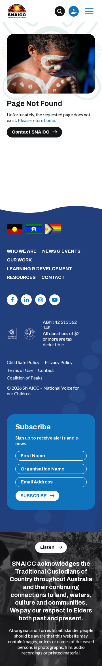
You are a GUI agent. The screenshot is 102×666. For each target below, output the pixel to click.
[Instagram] (40, 299)
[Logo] (29, 333)
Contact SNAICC (30, 132)
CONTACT (53, 277)
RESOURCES (21, 277)
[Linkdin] (26, 299)
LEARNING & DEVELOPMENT (39, 268)
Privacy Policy (59, 362)
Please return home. (37, 120)
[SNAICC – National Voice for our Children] (17, 11)
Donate (74, 11)
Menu (89, 11)
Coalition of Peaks (24, 377)
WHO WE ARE (22, 251)
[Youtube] (54, 299)
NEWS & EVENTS (61, 251)
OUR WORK (19, 259)
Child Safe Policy (23, 362)
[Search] (60, 11)
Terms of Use (20, 370)
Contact (46, 370)
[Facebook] (12, 299)
